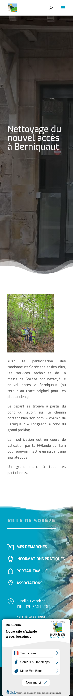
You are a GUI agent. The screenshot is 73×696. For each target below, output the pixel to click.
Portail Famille (32, 570)
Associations (29, 583)
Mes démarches (32, 546)
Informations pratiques (41, 558)
